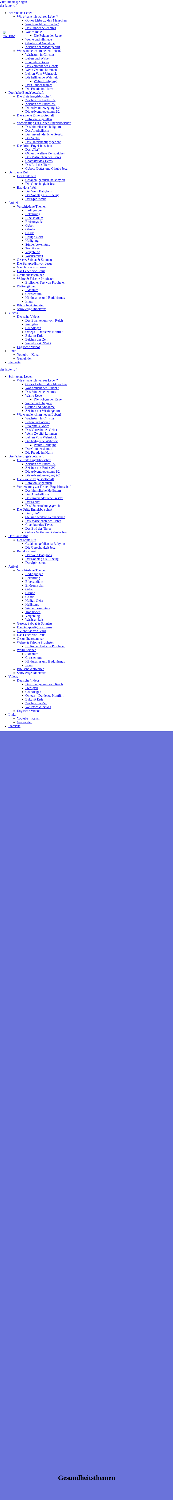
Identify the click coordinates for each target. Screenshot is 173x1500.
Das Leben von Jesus (31, 271)
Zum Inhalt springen (13, 2)
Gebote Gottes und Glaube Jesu (46, 168)
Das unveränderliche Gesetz (44, 134)
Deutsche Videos (28, 316)
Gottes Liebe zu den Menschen (46, 20)
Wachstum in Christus (39, 54)
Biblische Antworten (30, 305)
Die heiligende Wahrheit (41, 77)
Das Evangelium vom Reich (44, 320)
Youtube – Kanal (28, 354)
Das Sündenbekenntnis (40, 28)
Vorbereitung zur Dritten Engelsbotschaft (44, 123)
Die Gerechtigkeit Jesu (40, 183)
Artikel (13, 202)
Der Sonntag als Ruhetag (42, 195)
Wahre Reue (33, 395)
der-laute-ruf (8, 5)
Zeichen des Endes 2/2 (40, 104)
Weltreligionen (26, 286)
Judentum (31, 290)
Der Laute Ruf (18, 172)
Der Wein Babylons (38, 191)
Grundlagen (33, 328)
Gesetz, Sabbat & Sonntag (34, 259)
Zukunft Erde (34, 335)
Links (12, 351)
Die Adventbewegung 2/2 (42, 111)
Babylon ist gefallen (38, 119)
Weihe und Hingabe (38, 403)
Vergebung (32, 252)
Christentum (33, 294)
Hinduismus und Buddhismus (45, 297)
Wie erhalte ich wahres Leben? (37, 16)
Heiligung (32, 240)
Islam (28, 301)
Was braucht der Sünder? (42, 24)
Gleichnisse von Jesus (31, 267)
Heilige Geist (34, 237)
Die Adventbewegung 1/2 (42, 108)
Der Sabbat (32, 138)
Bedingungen (34, 210)
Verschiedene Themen (31, 206)
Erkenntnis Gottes (37, 62)
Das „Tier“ (32, 149)
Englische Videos (28, 347)
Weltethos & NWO (38, 343)
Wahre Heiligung (45, 81)
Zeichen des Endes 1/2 (40, 100)
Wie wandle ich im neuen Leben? (39, 51)
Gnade (29, 233)
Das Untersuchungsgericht (43, 142)
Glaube (30, 229)
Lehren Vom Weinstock (41, 73)
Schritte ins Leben (20, 13)
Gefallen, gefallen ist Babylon (45, 180)
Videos (13, 313)
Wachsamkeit (34, 256)
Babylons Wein (27, 187)
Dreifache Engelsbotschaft (25, 92)
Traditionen (33, 248)
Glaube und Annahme (40, 43)
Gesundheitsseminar (30, 275)
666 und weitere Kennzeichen (45, 153)
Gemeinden (24, 358)
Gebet (29, 225)
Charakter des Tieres (39, 161)
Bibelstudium (34, 218)
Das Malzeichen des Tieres (43, 157)
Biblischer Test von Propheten (45, 282)
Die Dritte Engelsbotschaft (34, 145)
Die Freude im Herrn (39, 89)
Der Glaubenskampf (38, 85)
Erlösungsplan (34, 221)
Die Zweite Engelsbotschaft (35, 115)
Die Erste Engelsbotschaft (34, 96)
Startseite (14, 362)
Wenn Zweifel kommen (41, 70)
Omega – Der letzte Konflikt (44, 332)
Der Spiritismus (35, 199)
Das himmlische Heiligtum (43, 126)
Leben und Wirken (37, 58)
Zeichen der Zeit (36, 339)
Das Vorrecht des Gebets (41, 66)
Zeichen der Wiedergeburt (42, 47)
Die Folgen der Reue (48, 399)
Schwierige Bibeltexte (31, 309)
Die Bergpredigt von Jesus (34, 263)
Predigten (31, 324)
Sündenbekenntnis (37, 244)
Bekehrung (32, 214)
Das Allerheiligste (37, 130)
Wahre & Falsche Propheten (35, 278)
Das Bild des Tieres (38, 164)
